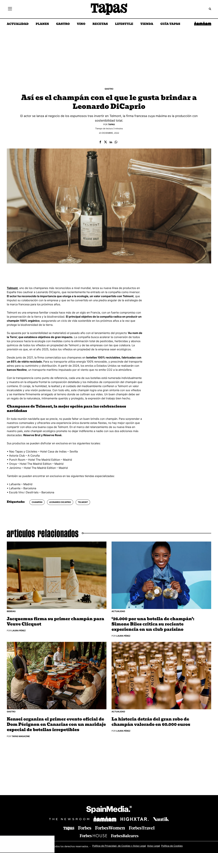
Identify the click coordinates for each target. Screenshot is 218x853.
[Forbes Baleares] (125, 836)
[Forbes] (84, 828)
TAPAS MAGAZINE (21, 736)
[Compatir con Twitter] (105, 142)
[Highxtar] (134, 819)
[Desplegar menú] (10, 9)
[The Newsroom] (69, 819)
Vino (81, 24)
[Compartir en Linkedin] (111, 142)
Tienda (146, 24)
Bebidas (11, 611)
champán (37, 502)
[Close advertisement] (51, 839)
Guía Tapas (170, 24)
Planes (42, 24)
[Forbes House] (93, 836)
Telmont (83, 502)
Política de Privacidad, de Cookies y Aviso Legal (119, 845)
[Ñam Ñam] (105, 819)
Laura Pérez (19, 630)
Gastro (63, 24)
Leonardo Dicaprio (60, 502)
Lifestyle (124, 24)
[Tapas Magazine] (68, 828)
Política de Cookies (172, 845)
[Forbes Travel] (110, 828)
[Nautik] (160, 819)
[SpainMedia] (109, 810)
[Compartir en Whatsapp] (116, 142)
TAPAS (111, 124)
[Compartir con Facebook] (100, 142)
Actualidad (18, 24)
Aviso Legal (153, 845)
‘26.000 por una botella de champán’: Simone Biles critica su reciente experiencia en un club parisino (153, 624)
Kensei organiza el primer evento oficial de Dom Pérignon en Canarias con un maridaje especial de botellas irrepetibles (56, 724)
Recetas (100, 24)
